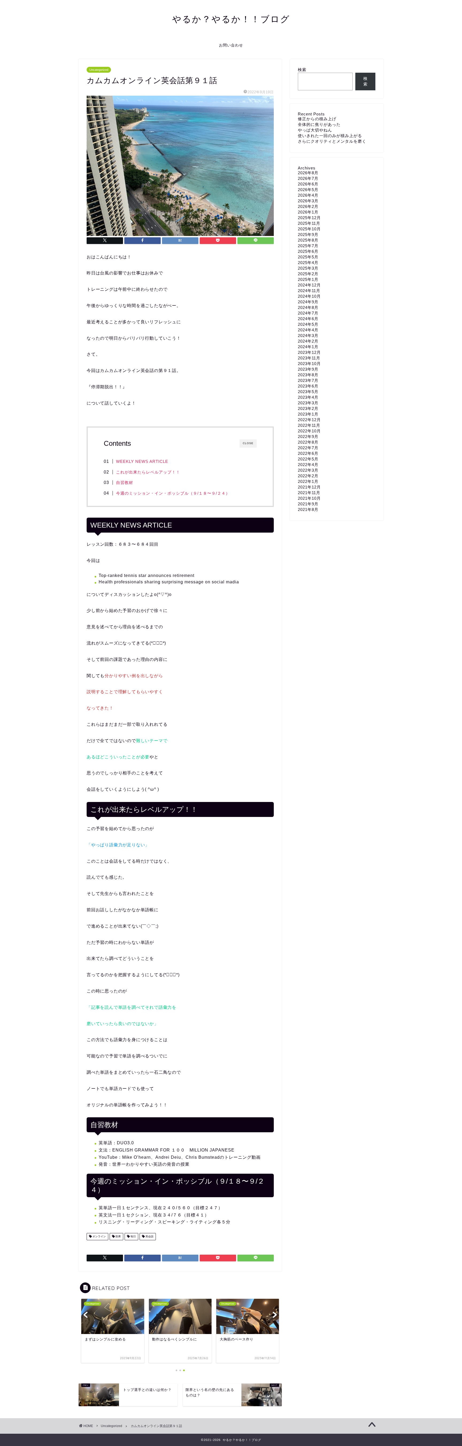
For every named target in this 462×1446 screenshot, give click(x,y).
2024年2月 (308, 341)
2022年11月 (309, 425)
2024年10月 (309, 296)
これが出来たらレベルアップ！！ (148, 472)
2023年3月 (308, 403)
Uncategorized (98, 69)
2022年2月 (308, 476)
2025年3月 (308, 268)
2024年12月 (309, 285)
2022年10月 (309, 431)
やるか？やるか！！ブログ (231, 18)
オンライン (99, 1236)
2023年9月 (308, 369)
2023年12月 (309, 352)
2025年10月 (309, 229)
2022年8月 (308, 442)
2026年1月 (308, 212)
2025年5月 (308, 257)
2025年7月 (308, 245)
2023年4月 (308, 397)
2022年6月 (308, 453)
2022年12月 (309, 419)
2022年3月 (308, 470)
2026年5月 (308, 189)
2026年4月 (308, 195)
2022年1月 (308, 481)
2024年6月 (308, 318)
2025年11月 (309, 223)
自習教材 (124, 482)
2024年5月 (308, 324)
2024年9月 (308, 302)
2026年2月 (308, 206)
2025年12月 (309, 217)
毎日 (133, 1236)
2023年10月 (309, 363)
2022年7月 (308, 447)
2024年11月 (309, 290)
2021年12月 (309, 487)
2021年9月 (308, 504)
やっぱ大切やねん (315, 130)
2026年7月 (308, 178)
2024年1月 (308, 346)
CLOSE (248, 443)
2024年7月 (308, 313)
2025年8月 (308, 240)
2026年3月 (308, 201)
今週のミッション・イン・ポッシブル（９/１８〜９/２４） (173, 493)
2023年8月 (308, 375)
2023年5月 (308, 391)
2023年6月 (308, 386)
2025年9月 (308, 234)
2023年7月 (308, 380)
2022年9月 (308, 436)
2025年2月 (308, 274)
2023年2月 (308, 408)
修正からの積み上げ (317, 119)
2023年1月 (308, 414)
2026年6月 (308, 184)
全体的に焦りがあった (319, 124)
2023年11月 (309, 358)
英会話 (149, 1236)
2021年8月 (308, 509)
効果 (118, 1236)
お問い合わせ (231, 45)
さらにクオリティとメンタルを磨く (332, 141)
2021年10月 (309, 498)
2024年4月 (308, 330)
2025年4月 (308, 262)
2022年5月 (308, 459)
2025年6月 (308, 251)
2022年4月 (308, 464)
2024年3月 (308, 335)
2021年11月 (309, 492)
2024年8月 (308, 307)
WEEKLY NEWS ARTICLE (142, 461)
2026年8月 (308, 172)
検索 (302, 69)
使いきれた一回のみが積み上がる (330, 135)
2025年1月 (308, 279)
